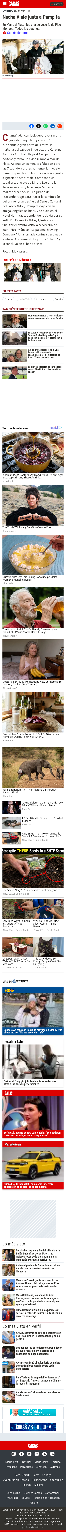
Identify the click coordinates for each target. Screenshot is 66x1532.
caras (33, 1093)
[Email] (59, 126)
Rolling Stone (39, 1480)
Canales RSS (14, 1493)
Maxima (38, 1484)
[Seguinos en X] (29, 1454)
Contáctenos (52, 1493)
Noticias (26, 1462)
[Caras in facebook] (21, 1454)
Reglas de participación (46, 1497)
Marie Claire (41, 1462)
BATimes (55, 1466)
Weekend (11, 1466)
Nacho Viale (24, 299)
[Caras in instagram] (14, 1454)
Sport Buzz (56, 1480)
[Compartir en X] (38, 126)
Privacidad (12, 1497)
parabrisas (33, 1145)
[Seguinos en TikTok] (37, 1454)
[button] (33, 59)
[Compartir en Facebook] (31, 126)
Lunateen (41, 1466)
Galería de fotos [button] (17, 33)
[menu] (4, 4)
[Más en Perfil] (20, 981)
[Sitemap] (52, 1454)
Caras (36, 1475)
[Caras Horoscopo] (33, 1429)
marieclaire (33, 1042)
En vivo (58, 4)
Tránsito (33, 1502)
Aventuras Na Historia (16, 1480)
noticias (33, 991)
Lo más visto (13, 1244)
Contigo (46, 1475)
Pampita (8, 299)
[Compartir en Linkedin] (52, 126)
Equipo (26, 1497)
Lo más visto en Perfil (21, 1326)
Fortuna (56, 1462)
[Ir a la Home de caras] (14, 5)
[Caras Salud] (33, 1415)
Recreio (27, 1484)
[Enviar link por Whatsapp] (45, 126)
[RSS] (44, 1454)
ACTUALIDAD (8, 11)
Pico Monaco (42, 299)
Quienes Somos (33, 1493)
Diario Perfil (12, 1462)
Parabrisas (26, 1466)
